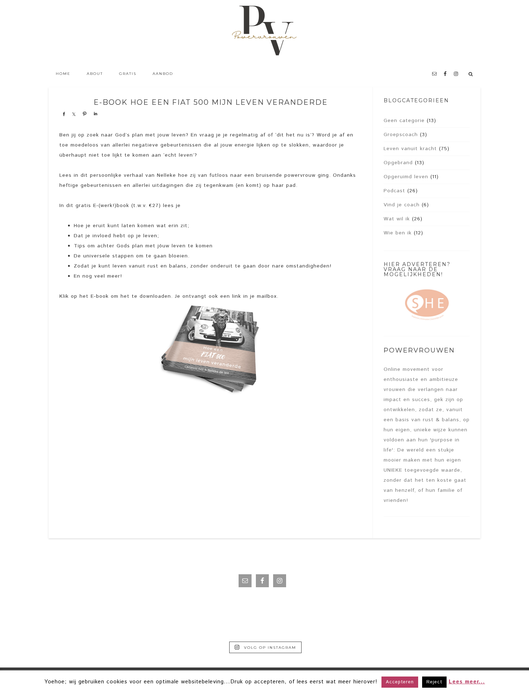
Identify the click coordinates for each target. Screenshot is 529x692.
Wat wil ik (397, 219)
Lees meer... (467, 682)
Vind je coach (402, 204)
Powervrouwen (264, 32)
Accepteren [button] (400, 682)
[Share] (63, 113)
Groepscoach (401, 134)
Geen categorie (404, 120)
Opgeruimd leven (406, 176)
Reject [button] (434, 682)
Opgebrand (398, 162)
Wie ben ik (398, 233)
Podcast (394, 190)
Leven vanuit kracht (410, 148)
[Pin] (84, 113)
